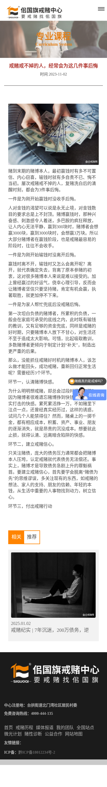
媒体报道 (45, 727)
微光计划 (13, 734)
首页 (8, 727)
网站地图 (74, 734)
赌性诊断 (33, 734)
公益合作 (53, 734)
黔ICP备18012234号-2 (36, 752)
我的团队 (65, 727)
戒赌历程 (24, 727)
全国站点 (85, 727)
